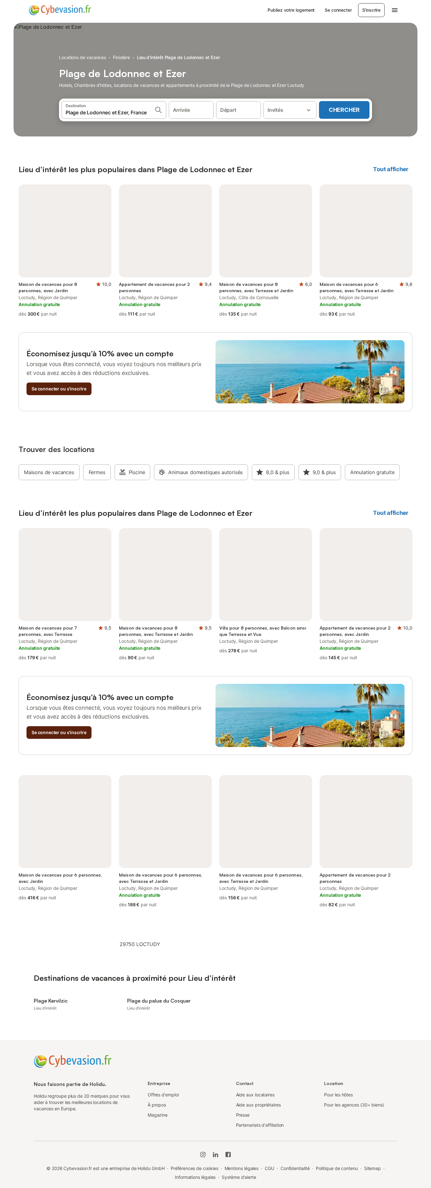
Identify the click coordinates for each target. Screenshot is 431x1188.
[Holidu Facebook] (228, 1154)
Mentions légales (242, 1168)
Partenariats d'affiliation (260, 1125)
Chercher (344, 109)
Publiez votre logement (291, 10)
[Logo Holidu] (60, 10)
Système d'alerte (239, 1177)
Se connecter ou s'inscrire (59, 388)
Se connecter (338, 10)
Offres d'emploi (163, 1094)
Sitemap (372, 1168)
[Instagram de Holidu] (203, 1154)
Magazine (158, 1115)
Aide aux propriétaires (258, 1104)
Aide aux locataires (255, 1094)
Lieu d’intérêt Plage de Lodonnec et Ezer (178, 57)
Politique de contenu (336, 1168)
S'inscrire (371, 10)
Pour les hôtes (338, 1094)
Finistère (121, 57)
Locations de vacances (82, 57)
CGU (269, 1168)
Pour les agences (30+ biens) (354, 1104)
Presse (243, 1115)
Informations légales (195, 1177)
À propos (157, 1104)
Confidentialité (295, 1168)
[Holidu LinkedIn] (215, 1154)
